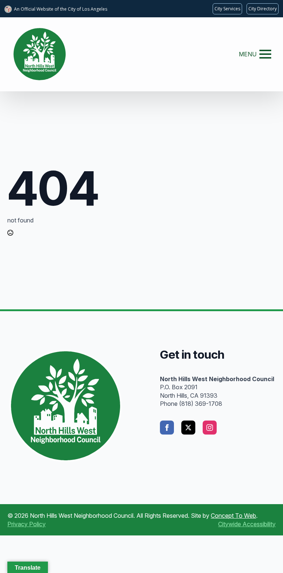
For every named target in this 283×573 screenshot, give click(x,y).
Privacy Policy (26, 524)
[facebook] (167, 428)
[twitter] (188, 428)
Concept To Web (233, 515)
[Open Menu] (265, 54)
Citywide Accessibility (247, 524)
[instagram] (210, 428)
